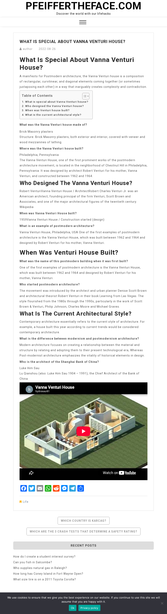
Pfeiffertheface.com (84, 6)
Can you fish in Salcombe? (32, 562)
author (28, 49)
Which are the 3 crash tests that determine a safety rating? (83, 531)
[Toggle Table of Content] (83, 96)
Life (26, 501)
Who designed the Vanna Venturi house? (54, 106)
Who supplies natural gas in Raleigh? (40, 568)
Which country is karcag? (83, 520)
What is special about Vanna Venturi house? (56, 101)
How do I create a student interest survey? (44, 556)
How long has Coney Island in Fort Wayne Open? (48, 573)
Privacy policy (89, 608)
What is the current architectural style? (53, 114)
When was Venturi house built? (47, 110)
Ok (73, 608)
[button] (82, 22)
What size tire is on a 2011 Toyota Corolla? (44, 579)
